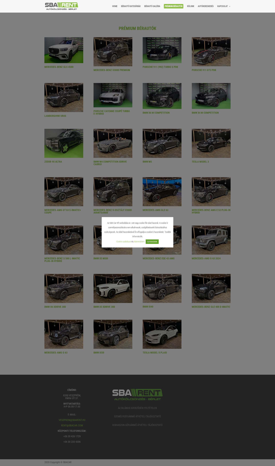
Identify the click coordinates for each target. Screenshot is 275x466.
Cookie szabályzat (123, 241)
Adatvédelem (139, 241)
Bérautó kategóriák (131, 6)
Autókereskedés (206, 6)
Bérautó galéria (152, 6)
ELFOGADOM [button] (152, 242)
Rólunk (190, 6)
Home (114, 6)
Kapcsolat (222, 6)
